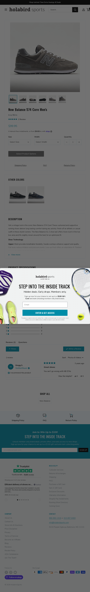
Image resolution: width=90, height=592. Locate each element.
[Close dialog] (86, 271)
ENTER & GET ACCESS (45, 313)
